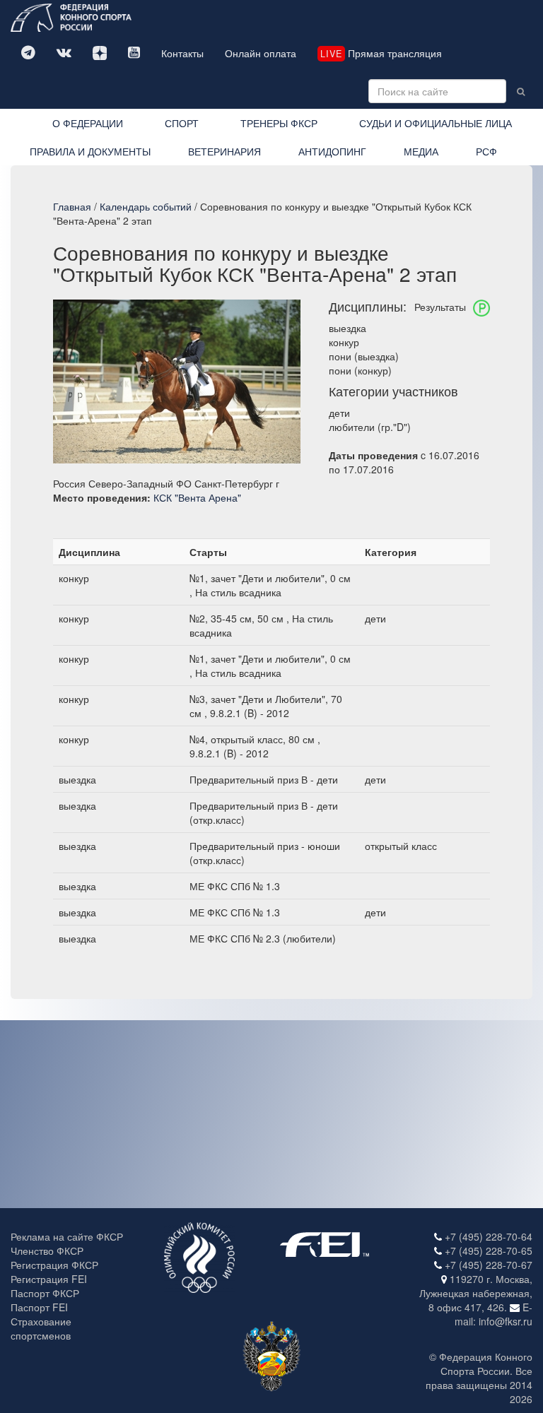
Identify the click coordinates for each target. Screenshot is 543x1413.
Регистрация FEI (49, 1279)
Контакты (182, 53)
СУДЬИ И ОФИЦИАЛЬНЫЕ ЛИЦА (435, 123)
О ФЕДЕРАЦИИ (87, 123)
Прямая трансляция (381, 53)
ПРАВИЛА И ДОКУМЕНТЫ (90, 151)
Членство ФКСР (47, 1250)
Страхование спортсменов (41, 1328)
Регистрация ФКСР (54, 1265)
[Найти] (520, 91)
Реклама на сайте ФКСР (67, 1236)
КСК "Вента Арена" (197, 497)
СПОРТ (182, 123)
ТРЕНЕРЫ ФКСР (278, 123)
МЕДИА (421, 151)
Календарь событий (146, 206)
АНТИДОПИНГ (332, 151)
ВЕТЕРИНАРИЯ (224, 151)
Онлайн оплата (260, 53)
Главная (72, 206)
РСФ (486, 151)
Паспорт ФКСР (45, 1293)
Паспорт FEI (39, 1307)
